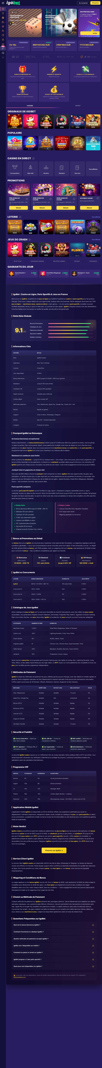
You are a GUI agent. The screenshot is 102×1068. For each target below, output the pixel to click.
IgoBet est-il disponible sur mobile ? (26, 946)
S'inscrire (95, 3)
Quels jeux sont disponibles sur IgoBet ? (28, 966)
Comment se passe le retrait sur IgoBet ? (28, 952)
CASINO (30, 105)
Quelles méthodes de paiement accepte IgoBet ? (31, 939)
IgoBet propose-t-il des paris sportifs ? (27, 959)
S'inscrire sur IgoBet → (54, 850)
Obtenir (18, 208)
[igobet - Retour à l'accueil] (13, 3)
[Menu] (3, 3)
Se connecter (83, 3)
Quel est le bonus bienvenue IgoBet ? (27, 925)
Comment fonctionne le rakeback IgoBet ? (29, 932)
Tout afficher (96, 217)
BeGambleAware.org (20, 977)
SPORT (78, 105)
